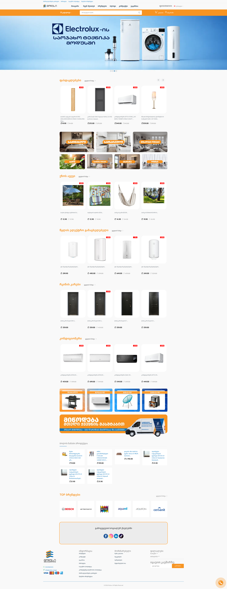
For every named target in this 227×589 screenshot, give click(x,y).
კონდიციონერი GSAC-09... (68, 375)
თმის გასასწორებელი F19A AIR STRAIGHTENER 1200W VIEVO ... (102, 456)
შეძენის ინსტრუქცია (87, 1)
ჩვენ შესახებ (89, 6)
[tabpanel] (113, 44)
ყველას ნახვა (90, 81)
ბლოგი (113, 6)
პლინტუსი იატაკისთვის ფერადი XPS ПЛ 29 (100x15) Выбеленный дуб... (75, 474)
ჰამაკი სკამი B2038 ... (67, 212)
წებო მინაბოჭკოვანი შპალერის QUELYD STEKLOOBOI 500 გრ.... (75, 456)
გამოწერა (178, 566)
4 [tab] (116, 71)
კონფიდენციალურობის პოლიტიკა (90, 570)
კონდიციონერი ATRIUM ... (149, 375)
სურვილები (118, 560)
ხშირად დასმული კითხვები (51, 1)
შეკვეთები (118, 557)
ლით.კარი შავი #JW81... (149, 321)
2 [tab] (112, 71)
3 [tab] (114, 71)
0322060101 (166, 6)
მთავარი (75, 6)
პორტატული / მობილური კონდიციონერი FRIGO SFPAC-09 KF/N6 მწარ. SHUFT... (126, 119)
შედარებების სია (120, 563)
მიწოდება (64, 1)
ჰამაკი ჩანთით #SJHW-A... (95, 212)
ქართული (178, 6)
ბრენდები (102, 6)
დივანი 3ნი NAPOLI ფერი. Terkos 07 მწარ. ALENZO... (131, 454)
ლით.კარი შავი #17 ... (67, 321)
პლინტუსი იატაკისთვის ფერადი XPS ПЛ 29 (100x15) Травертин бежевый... (158, 456)
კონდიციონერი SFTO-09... (95, 375)
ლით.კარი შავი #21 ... (94, 321)
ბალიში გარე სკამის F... (148, 212)
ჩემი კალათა (119, 553)
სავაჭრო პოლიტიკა (74, 1)
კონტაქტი (123, 6)
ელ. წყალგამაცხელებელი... (69, 267)
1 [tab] (110, 71)
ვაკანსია (134, 6)
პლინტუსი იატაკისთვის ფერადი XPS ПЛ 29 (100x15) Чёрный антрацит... (103, 474)
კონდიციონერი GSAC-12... (122, 375)
